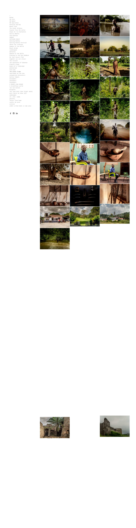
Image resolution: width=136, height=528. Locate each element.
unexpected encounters (17, 75)
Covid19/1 (13, 79)
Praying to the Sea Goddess (19, 55)
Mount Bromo (14, 48)
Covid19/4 (13, 82)
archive (12, 104)
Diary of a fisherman (17, 66)
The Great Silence (16, 28)
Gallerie (13, 51)
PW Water (13, 21)
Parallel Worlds (15, 24)
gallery (12, 98)
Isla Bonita (14, 35)
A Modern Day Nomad (16, 84)
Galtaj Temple (14, 77)
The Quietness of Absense (18, 62)
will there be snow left (18, 93)
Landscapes (13, 50)
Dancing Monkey (15, 41)
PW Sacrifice (14, 23)
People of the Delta (17, 53)
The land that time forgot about (21, 91)
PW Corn (12, 19)
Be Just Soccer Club (17, 57)
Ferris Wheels (14, 33)
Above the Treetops (16, 44)
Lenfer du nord (15, 102)
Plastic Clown (14, 64)
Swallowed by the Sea (17, 73)
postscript (13, 68)
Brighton (13, 89)
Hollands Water (15, 39)
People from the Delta (17, 30)
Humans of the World (17, 46)
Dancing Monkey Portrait (18, 42)
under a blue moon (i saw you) (20, 106)
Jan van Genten (15, 88)
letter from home (15, 100)
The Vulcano (14, 60)
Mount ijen (13, 26)
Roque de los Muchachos (18, 32)
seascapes (13, 95)
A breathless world (16, 86)
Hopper (12, 37)
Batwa (11, 17)
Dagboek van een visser (18, 59)
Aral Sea (13, 69)
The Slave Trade (15, 71)
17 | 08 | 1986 (15, 97)
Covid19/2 (13, 80)
